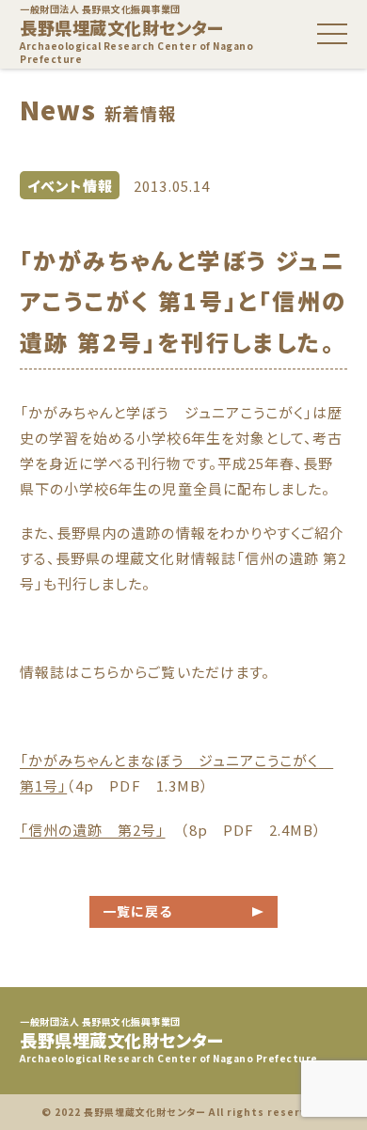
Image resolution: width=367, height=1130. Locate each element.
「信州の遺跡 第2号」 (93, 830)
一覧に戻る (137, 911)
